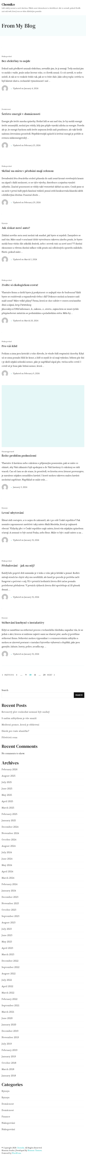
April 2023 (7, 948)
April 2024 (7, 871)
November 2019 (10, 1037)
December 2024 (10, 826)
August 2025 (8, 775)
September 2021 (10, 1005)
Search (5, 690)
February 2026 (10, 769)
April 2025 (7, 801)
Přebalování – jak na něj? (18, 565)
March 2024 (8, 877)
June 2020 (7, 1018)
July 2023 (7, 928)
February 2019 (9, 1050)
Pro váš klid (9, 346)
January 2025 (9, 820)
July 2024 (7, 852)
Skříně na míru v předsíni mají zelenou (27, 171)
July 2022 (7, 979)
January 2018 (9, 1075)
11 (35, 674)
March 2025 (8, 807)
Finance (6, 1116)
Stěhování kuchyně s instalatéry (23, 623)
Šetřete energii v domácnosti (21, 114)
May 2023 (7, 941)
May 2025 (7, 794)
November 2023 (10, 903)
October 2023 (9, 909)
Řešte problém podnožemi (19, 456)
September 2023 (10, 916)
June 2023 (7, 935)
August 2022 (9, 973)
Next (49, 675)
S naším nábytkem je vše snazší (19, 718)
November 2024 (10, 833)
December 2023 (10, 897)
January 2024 (9, 890)
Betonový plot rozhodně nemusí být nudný (26, 711)
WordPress (16, 1153)
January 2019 (9, 1056)
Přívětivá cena (9, 737)
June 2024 (7, 858)
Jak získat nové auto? (16, 228)
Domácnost (6, 109)
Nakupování (7, 56)
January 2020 (9, 1024)
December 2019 (10, 1031)
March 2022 (8, 992)
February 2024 (10, 884)
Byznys (5, 223)
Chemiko (8, 4)
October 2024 (9, 839)
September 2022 (10, 967)
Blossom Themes (35, 1150)
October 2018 (9, 1062)
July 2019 (7, 1043)
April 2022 (7, 986)
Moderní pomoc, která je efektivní (20, 724)
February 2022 (9, 999)
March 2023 (8, 954)
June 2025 (7, 788)
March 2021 (8, 1011)
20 (44, 674)
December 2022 (10, 960)
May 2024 (7, 865)
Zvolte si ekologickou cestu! (20, 285)
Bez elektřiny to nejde (16, 61)
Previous (9, 675)
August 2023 (9, 922)
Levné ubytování (13, 513)
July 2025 (7, 782)
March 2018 (8, 1069)
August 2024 (9, 846)
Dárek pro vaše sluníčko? (15, 731)
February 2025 (9, 814)
